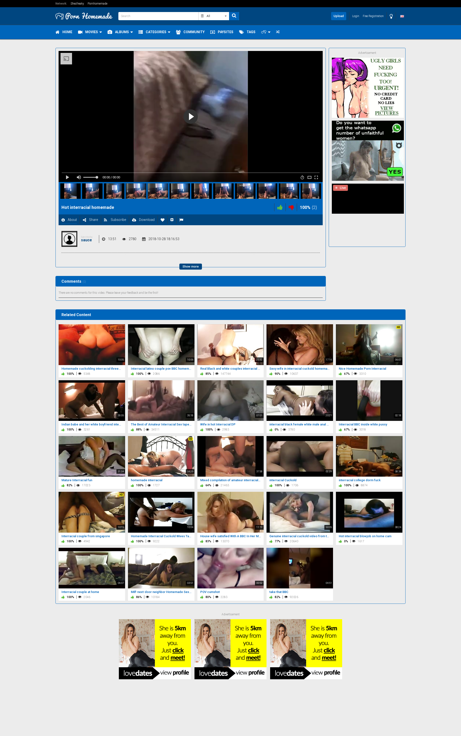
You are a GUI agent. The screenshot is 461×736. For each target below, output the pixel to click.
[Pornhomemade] (85, 16)
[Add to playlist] (172, 220)
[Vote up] (280, 207)
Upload (339, 16)
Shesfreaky (77, 3)
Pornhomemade (97, 3)
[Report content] (181, 220)
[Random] (277, 32)
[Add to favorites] (162, 220)
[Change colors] (391, 16)
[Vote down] (291, 207)
